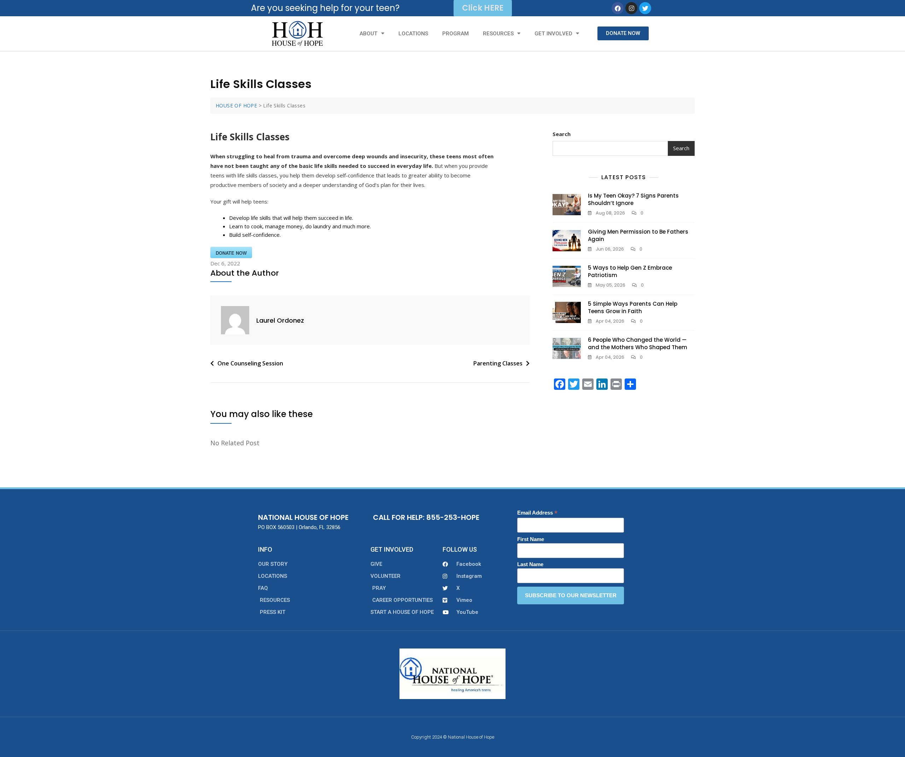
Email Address (537, 513)
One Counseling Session (250, 363)
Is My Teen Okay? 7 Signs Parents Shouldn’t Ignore (633, 199)
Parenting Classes (497, 363)
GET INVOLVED (553, 33)
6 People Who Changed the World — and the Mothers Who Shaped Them (637, 343)
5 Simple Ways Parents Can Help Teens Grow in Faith (632, 307)
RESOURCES (498, 33)
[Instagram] (631, 8)
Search (562, 133)
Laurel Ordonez (280, 320)
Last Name (530, 564)
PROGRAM (455, 33)
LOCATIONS (413, 33)
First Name (530, 539)
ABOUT (369, 33)
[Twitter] (645, 8)
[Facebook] (618, 8)
